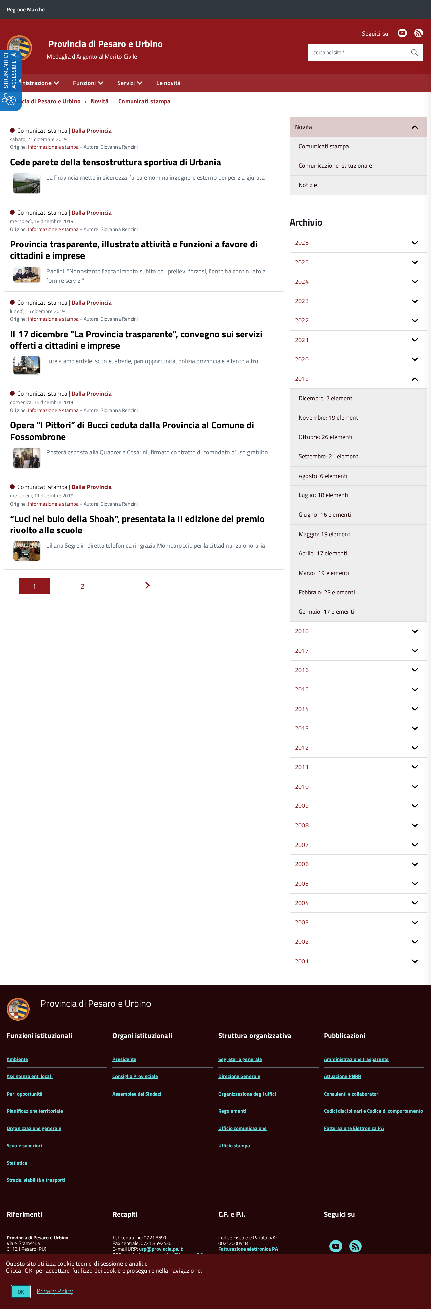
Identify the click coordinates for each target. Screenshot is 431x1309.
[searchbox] (357, 52)
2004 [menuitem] (302, 902)
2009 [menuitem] (302, 805)
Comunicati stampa (144, 101)
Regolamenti (232, 1111)
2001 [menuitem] (302, 961)
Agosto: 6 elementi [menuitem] (323, 475)
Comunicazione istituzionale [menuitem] (335, 165)
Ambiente (17, 1059)
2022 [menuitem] (302, 320)
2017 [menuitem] (302, 650)
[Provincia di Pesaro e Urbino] (19, 47)
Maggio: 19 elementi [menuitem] (325, 534)
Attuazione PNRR (342, 1076)
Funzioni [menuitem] (84, 83)
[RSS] (418, 33)
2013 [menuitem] (302, 728)
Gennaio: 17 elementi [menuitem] (326, 611)
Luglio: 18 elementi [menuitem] (323, 495)
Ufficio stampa (234, 1145)
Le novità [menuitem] (168, 83)
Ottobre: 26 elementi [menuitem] (326, 436)
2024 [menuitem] (302, 281)
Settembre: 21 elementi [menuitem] (329, 456)
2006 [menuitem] (302, 863)
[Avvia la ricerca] (414, 52)
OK (21, 1292)
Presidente (124, 1059)
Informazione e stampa (53, 147)
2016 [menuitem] (302, 670)
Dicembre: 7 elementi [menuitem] (326, 398)
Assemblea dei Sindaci (136, 1094)
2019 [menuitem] (302, 378)
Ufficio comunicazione (242, 1128)
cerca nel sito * (328, 52)
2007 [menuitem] (302, 844)
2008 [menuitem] (302, 825)
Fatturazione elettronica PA (248, 1249)
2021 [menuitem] (302, 339)
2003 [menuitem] (302, 922)
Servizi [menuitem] (126, 83)
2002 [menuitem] (302, 941)
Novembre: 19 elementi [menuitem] (329, 417)
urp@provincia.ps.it (161, 1249)
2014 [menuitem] (302, 708)
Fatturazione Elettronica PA (354, 1128)
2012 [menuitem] (302, 747)
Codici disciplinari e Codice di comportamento (373, 1111)
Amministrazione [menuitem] (29, 83)
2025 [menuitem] (302, 262)
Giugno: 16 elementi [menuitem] (325, 514)
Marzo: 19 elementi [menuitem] (324, 572)
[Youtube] (402, 33)
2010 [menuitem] (302, 786)
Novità (99, 101)
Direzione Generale (239, 1076)
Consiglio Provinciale (135, 1076)
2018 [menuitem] (302, 630)
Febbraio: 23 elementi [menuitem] (327, 592)
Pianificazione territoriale (35, 1111)
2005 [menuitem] (302, 883)
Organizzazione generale (34, 1128)
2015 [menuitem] (302, 689)
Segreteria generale (240, 1059)
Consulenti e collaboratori (352, 1094)
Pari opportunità (24, 1094)
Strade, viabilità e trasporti (36, 1180)
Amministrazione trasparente (356, 1059)
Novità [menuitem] (303, 126)
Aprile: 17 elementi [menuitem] (323, 553)
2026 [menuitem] (302, 242)
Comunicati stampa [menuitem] (324, 146)
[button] (415, 127)
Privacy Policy (55, 1290)
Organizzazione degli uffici (247, 1094)
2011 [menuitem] (302, 766)
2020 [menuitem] (302, 359)
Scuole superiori (24, 1145)
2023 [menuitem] (302, 300)
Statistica (17, 1163)
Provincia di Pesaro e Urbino (105, 43)
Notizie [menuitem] (308, 185)
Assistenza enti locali (30, 1076)
